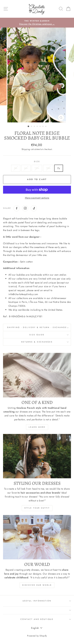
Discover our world (37, 585)
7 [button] (46, 127)
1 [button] (28, 126)
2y (58, 168)
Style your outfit (37, 508)
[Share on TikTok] (34, 208)
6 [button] (43, 127)
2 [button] (32, 127)
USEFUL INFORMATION (37, 600)
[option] (37, 23)
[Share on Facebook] (16, 208)
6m (26, 168)
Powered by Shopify (37, 635)
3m (15, 168)
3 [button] (35, 127)
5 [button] (40, 127)
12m (36, 168)
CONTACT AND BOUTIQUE (36, 619)
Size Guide (37, 334)
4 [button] (37, 127)
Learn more (37, 427)
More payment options (37, 198)
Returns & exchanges (37, 342)
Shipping (26, 149)
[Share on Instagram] (25, 208)
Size (37, 161)
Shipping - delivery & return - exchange (37, 327)
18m (48, 168)
